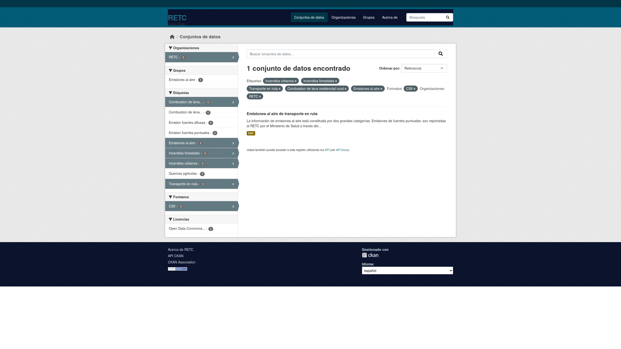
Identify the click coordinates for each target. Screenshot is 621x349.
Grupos (369, 17)
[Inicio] (172, 36)
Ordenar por (389, 68)
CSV (250, 133)
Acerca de (390, 17)
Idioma (367, 264)
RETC (177, 17)
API (327, 150)
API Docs (342, 150)
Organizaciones (344, 17)
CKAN (370, 255)
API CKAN (175, 255)
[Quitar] (295, 81)
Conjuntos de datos (309, 17)
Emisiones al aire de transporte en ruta (282, 113)
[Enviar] (448, 17)
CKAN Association (182, 262)
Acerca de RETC (180, 249)
